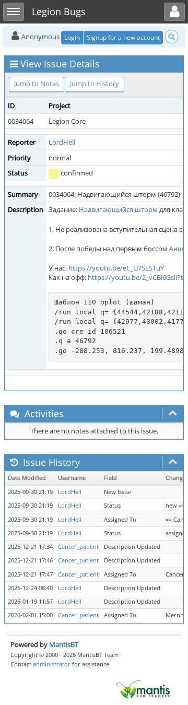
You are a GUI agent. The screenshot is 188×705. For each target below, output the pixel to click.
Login (72, 37)
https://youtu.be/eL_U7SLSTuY (116, 268)
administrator (51, 664)
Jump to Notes (36, 83)
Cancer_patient (78, 546)
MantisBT (63, 644)
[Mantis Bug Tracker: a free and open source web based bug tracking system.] (143, 689)
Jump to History (94, 83)
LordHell (62, 142)
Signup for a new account (123, 37)
